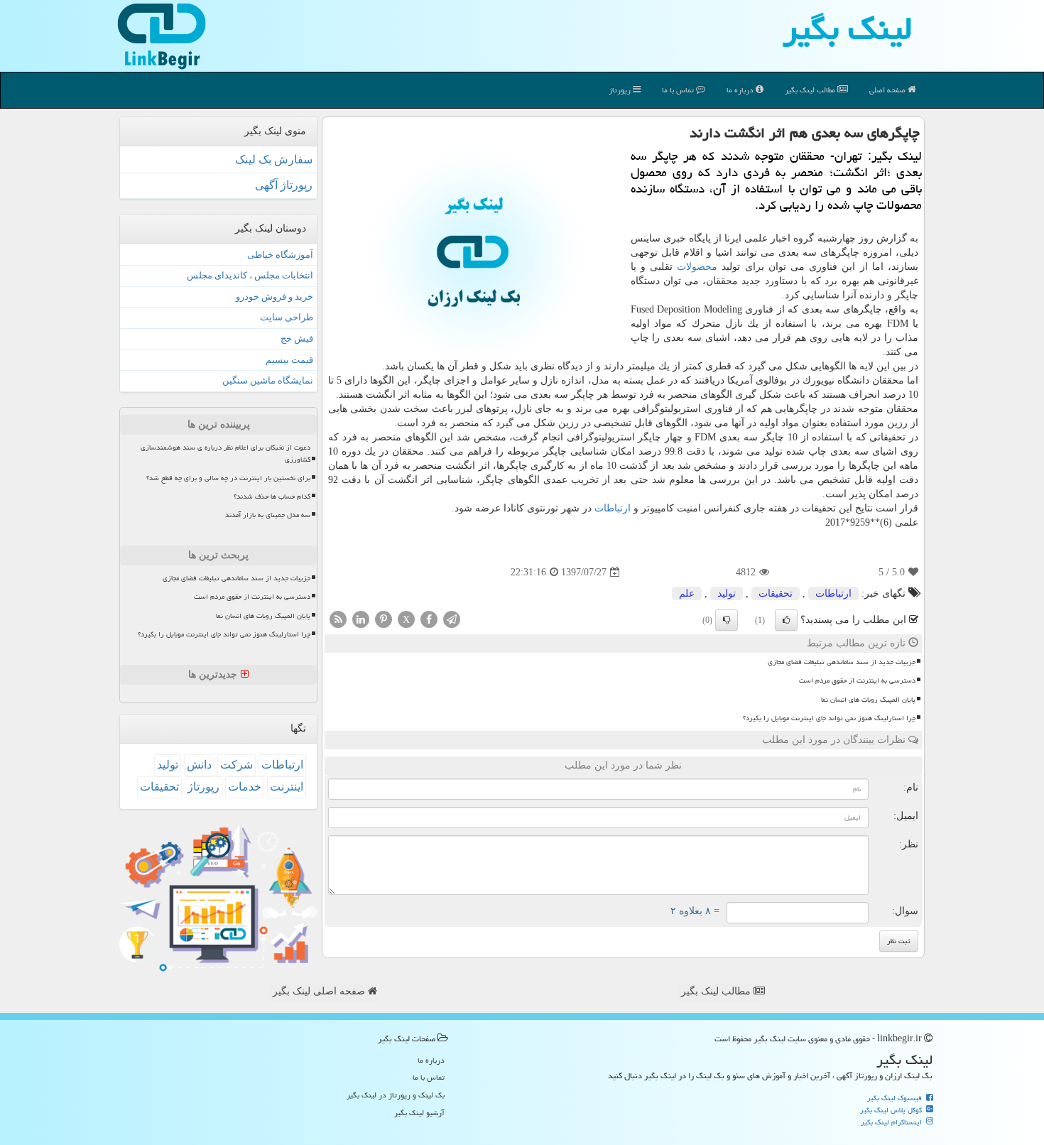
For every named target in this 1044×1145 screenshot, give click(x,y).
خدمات (244, 787)
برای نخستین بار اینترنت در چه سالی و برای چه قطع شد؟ (228, 478)
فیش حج (297, 338)
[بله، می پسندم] (786, 620)
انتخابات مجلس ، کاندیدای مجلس (250, 275)
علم (687, 593)
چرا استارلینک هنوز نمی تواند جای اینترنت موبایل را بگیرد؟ (829, 718)
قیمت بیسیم (289, 359)
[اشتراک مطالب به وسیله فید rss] (338, 619)
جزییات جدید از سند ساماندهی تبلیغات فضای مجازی (841, 662)
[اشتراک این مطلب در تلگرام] (452, 619)
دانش (199, 765)
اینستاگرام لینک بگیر (892, 1122)
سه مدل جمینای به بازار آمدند (267, 515)
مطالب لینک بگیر (717, 991)
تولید (726, 593)
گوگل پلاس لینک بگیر (892, 1110)
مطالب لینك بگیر (811, 89)
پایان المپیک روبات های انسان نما (868, 700)
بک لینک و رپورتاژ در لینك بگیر (396, 1094)
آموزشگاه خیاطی (280, 254)
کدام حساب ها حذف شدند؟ (272, 496)
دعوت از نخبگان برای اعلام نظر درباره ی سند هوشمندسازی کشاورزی (225, 453)
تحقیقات (775, 593)
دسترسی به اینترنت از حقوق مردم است (857, 680)
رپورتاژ (621, 89)
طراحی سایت (286, 317)
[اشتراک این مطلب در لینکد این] (361, 619)
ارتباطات (612, 508)
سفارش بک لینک (273, 159)
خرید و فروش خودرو (274, 296)
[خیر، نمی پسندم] (726, 620)
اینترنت (286, 787)
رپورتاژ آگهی (283, 185)
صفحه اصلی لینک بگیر (320, 991)
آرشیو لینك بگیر (419, 1112)
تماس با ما (679, 89)
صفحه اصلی (888, 89)
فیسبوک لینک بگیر (895, 1098)
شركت (236, 765)
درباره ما (741, 89)
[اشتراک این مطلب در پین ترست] (383, 619)
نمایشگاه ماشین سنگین (267, 380)
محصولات (697, 266)
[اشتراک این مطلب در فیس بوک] (429, 619)
